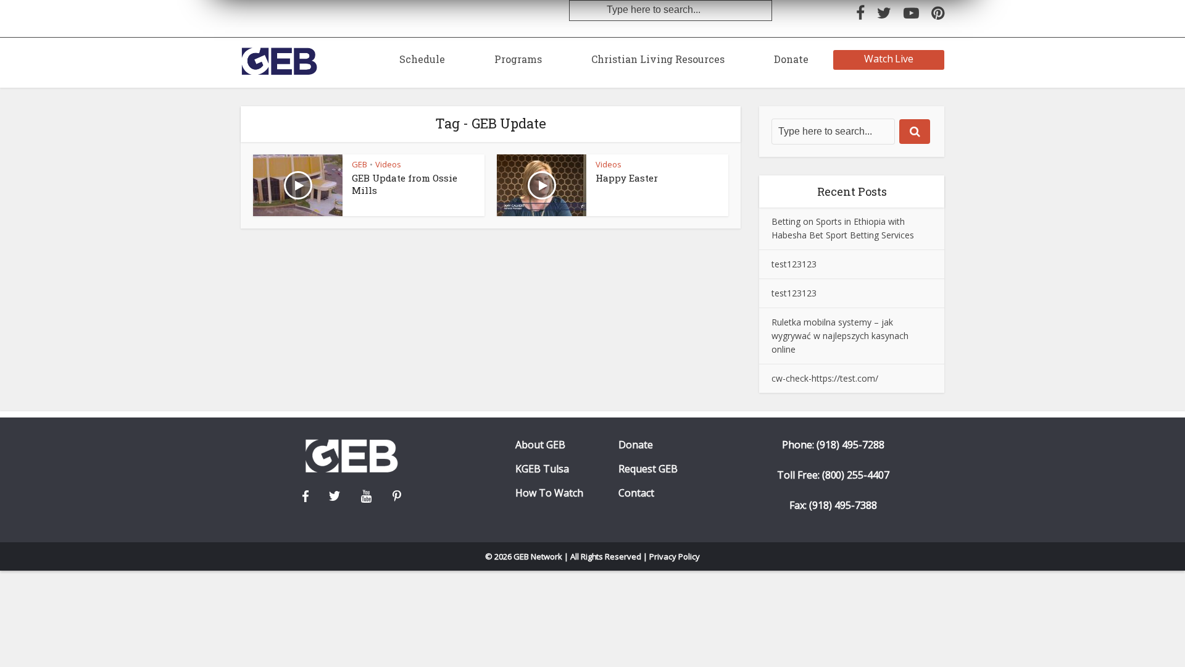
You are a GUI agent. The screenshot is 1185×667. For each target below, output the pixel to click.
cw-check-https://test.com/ (824, 378)
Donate (791, 58)
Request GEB (648, 469)
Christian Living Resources (658, 58)
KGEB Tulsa (542, 469)
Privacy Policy (674, 556)
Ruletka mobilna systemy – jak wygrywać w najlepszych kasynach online (839, 335)
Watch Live (889, 58)
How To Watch (549, 493)
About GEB (540, 445)
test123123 (794, 264)
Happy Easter (627, 178)
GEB (359, 164)
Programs (518, 58)
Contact (636, 493)
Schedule (422, 58)
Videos (388, 164)
